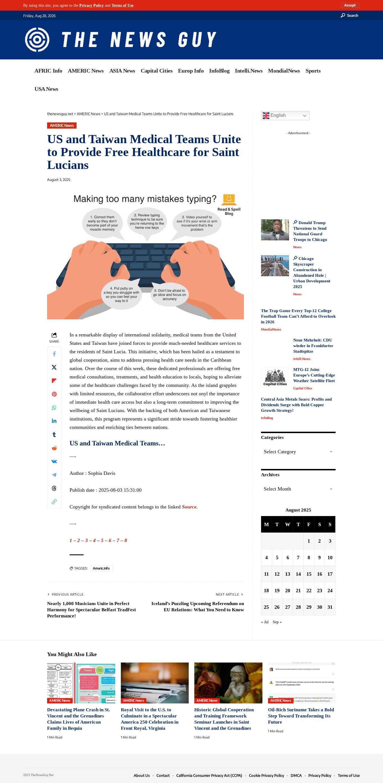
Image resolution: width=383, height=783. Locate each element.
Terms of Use (122, 5)
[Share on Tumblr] (54, 434)
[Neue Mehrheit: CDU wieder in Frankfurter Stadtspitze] (275, 348)
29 (309, 607)
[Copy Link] (54, 501)
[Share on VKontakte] (54, 461)
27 (287, 607)
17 (330, 574)
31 (330, 607)
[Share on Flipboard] (54, 380)
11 (266, 574)
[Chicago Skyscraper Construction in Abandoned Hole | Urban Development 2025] (275, 265)
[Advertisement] (309, 172)
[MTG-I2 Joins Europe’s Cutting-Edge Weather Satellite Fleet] (275, 377)
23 (319, 590)
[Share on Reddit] (54, 448)
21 (298, 590)
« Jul (265, 621)
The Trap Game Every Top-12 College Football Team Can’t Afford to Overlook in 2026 (298, 316)
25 (266, 607)
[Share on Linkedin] (54, 421)
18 (266, 590)
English (277, 115)
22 (309, 590)
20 (287, 590)
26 (277, 607)
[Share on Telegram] (54, 475)
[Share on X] (54, 367)
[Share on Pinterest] (54, 394)
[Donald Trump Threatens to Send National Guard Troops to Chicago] (275, 229)
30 (319, 607)
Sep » (277, 621)
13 (287, 574)
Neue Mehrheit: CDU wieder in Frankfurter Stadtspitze (313, 346)
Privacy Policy (91, 5)
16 (319, 574)
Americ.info (101, 568)
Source (189, 507)
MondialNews (271, 329)
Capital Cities (302, 388)
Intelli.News (301, 359)
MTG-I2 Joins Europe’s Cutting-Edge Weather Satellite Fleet (314, 375)
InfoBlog (267, 418)
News (297, 247)
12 (277, 574)
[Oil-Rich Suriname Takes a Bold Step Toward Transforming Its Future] (302, 683)
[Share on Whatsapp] (54, 407)
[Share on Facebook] (54, 354)
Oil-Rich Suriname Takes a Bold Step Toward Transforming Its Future (301, 716)
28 (298, 607)
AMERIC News (62, 125)
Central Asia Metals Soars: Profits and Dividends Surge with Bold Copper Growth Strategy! (296, 405)
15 (309, 574)
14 (298, 574)
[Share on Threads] (54, 488)
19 (277, 590)
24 (330, 590)
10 (330, 557)
